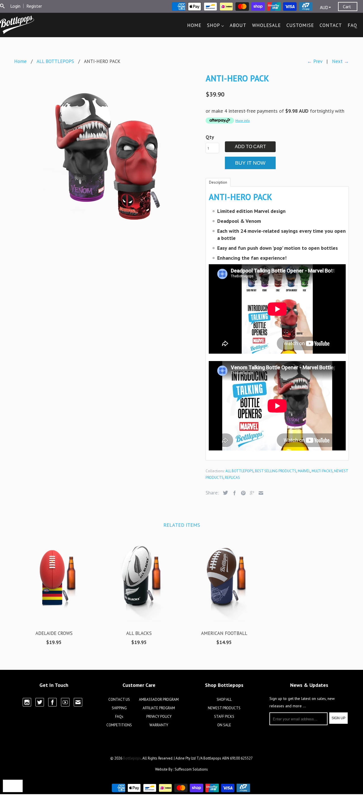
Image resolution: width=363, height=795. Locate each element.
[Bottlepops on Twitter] (39, 702)
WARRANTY (158, 725)
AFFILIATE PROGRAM (159, 708)
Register (34, 6)
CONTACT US (119, 699)
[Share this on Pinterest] (242, 493)
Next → (340, 61)
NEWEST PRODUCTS (224, 708)
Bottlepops (132, 758)
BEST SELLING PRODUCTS (275, 471)
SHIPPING (119, 708)
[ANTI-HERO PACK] (107, 156)
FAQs (119, 716)
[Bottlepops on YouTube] (65, 702)
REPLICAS (232, 477)
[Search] (2, 6)
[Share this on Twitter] (224, 492)
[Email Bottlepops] (78, 702)
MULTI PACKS (322, 471)
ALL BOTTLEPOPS (239, 471)
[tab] (218, 182)
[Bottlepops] (17, 25)
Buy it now (250, 163)
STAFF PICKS (224, 716)
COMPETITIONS (119, 725)
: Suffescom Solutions (190, 769)
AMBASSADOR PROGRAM (159, 699)
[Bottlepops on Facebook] (52, 702)
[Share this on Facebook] (233, 493)
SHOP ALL (224, 699)
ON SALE (224, 725)
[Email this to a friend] (259, 493)
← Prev (314, 61)
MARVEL (304, 471)
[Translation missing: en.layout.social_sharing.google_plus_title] (250, 493)
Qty (210, 137)
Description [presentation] (218, 182)
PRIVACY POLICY (159, 716)
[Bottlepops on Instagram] (27, 702)
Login (15, 6)
